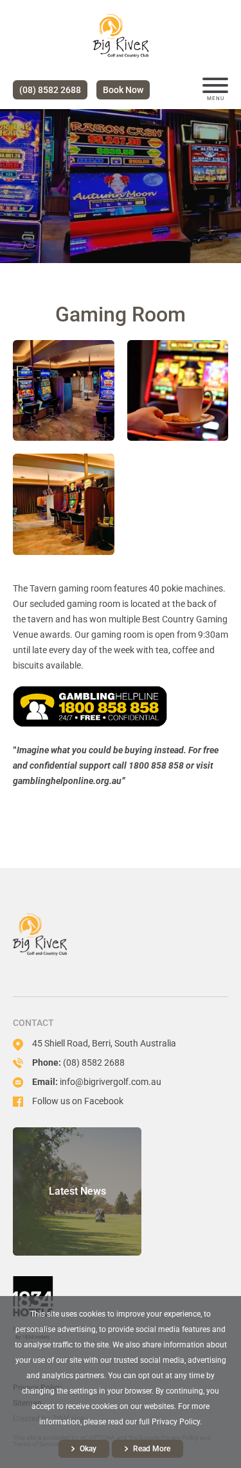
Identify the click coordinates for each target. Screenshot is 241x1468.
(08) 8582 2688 (50, 90)
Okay (88, 1448)
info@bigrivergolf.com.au (110, 1082)
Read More (151, 1448)
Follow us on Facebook (77, 1101)
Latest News (77, 1191)
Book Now (123, 90)
